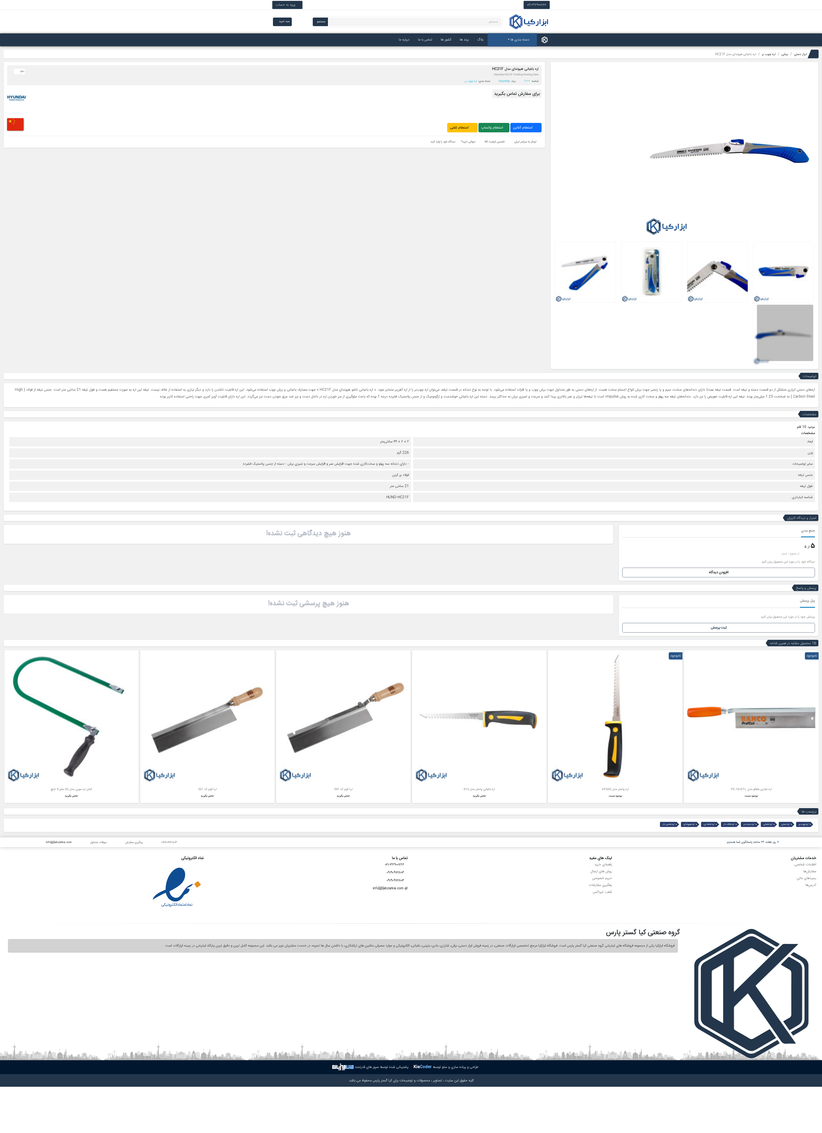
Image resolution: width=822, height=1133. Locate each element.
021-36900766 (536, 4)
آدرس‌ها (810, 885)
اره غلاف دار (729, 824)
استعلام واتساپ (492, 128)
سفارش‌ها (809, 871)
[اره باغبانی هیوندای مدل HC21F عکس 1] (783, 272)
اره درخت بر (748, 824)
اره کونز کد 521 (207, 789)
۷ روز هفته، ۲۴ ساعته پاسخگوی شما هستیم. (752, 842)
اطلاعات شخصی (805, 864)
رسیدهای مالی (806, 878)
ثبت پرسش (719, 628)
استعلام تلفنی (460, 128)
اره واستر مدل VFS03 (615, 789)
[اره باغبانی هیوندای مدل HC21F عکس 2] (717, 272)
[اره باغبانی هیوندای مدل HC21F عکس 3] (651, 272)
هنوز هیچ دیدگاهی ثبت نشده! (308, 533)
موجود (811, 427)
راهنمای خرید (603, 864)
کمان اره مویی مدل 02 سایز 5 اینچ (71, 789)
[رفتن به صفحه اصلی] (544, 39)
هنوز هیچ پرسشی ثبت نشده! (308, 603)
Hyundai (504, 81)
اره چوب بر (471, 81)
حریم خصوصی (602, 878)
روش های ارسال (601, 871)
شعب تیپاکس (602, 892)
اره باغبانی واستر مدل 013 (479, 789)
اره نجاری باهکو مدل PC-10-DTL (751, 789)
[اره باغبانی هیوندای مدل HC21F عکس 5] (783, 334)
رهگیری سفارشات (600, 885)
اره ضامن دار (669, 824)
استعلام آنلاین (523, 128)
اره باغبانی (767, 824)
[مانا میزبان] (343, 1067)
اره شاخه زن (709, 824)
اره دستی (785, 824)
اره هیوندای (689, 824)
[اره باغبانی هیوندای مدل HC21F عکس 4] (585, 272)
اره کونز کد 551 (343, 789)
